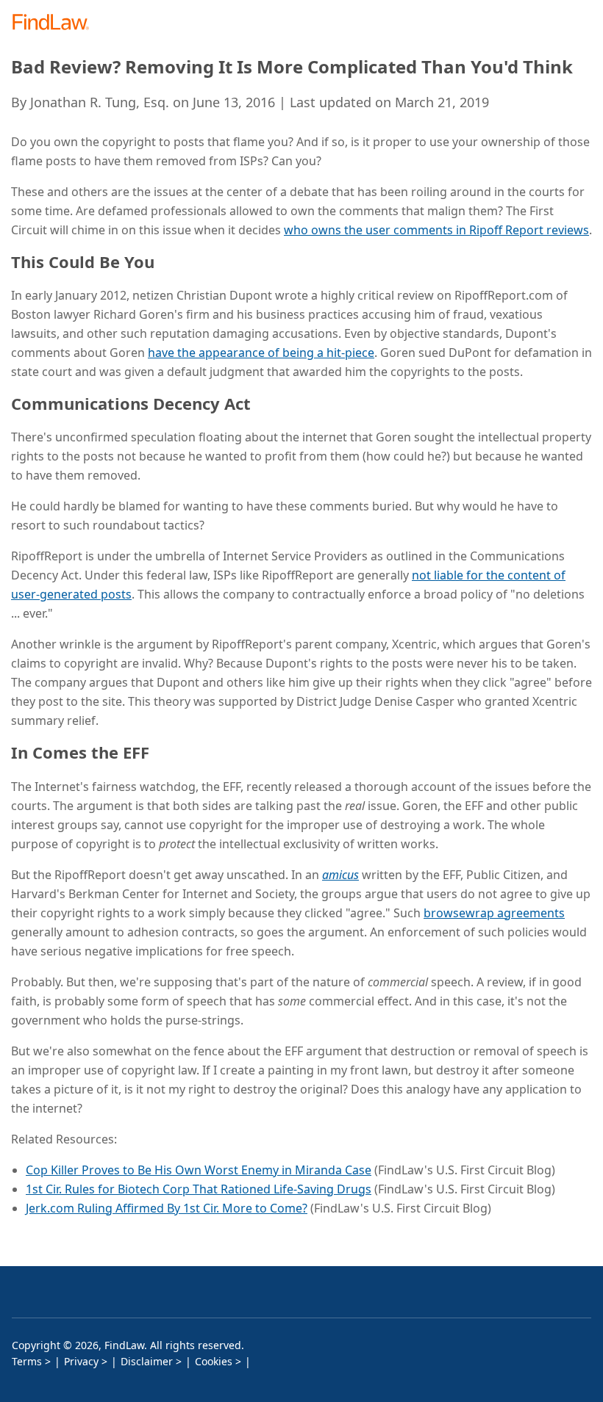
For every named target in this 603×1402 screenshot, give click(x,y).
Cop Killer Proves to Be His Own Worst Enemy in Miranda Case (198, 1170)
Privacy (81, 1361)
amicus (340, 875)
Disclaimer (147, 1361)
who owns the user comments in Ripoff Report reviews (436, 230)
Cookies (213, 1361)
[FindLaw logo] (55, 23)
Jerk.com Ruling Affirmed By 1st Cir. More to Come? (166, 1208)
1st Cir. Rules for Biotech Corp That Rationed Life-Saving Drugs (198, 1189)
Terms (27, 1361)
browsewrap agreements (494, 913)
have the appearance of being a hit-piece (261, 352)
